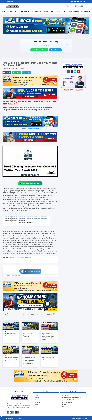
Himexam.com (10, 402)
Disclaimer (37, 400)
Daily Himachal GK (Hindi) (68, 400)
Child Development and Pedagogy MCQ (71, 397)
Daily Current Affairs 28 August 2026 (48, 358)
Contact (37, 404)
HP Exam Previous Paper (27, 11)
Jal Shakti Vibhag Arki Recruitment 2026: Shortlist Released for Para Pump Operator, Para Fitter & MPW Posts (30, 360)
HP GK (17, 11)
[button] (7, 72)
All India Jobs (46, 11)
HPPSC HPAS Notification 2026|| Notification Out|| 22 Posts (11, 359)
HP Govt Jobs (10, 11)
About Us (37, 397)
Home (3, 11)
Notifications (38, 11)
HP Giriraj (64, 406)
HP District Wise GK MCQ (73, 11)
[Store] (18, 412)
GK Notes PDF (65, 404)
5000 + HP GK (65, 395)
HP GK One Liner (61, 11)
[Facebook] (72, 1)
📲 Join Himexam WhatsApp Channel (30, 183)
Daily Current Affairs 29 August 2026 (10, 334)
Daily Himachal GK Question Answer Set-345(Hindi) (29, 335)
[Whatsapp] (81, 1)
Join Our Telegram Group (13, 275)
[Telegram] (75, 1)
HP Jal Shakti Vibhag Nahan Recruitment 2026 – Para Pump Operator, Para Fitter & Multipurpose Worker (49, 336)
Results (53, 11)
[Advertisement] (73, 176)
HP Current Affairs (85, 11)
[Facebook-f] (8, 412)
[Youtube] (78, 1)
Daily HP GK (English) (67, 402)
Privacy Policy (38, 402)
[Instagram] (84, 1)
